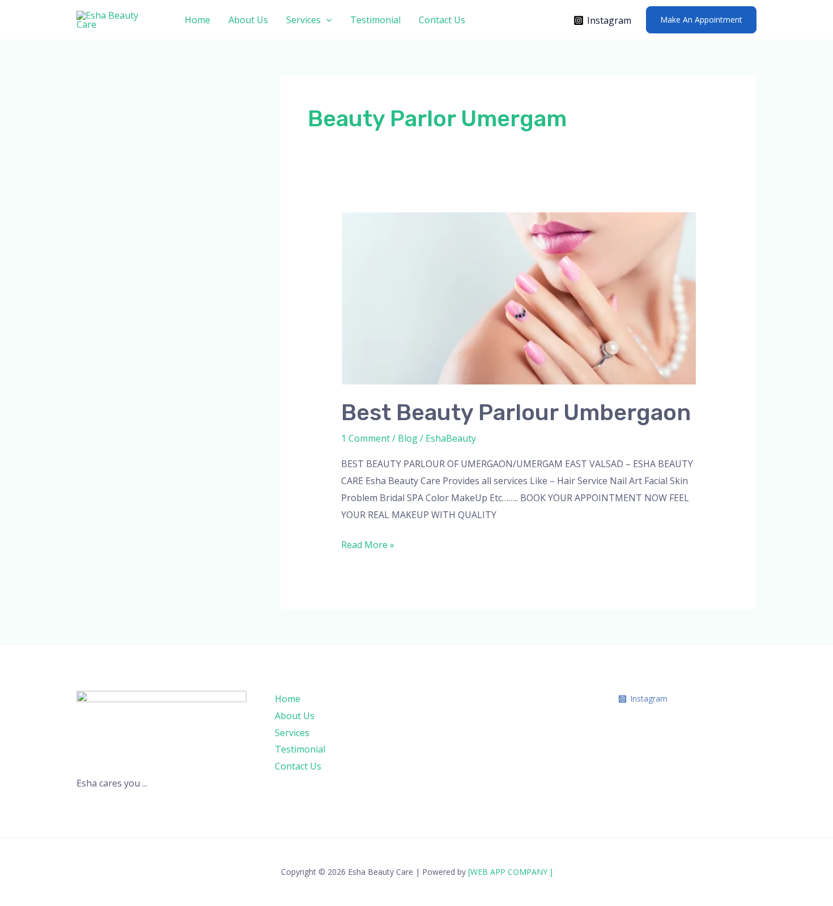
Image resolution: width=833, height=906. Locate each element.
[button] (326, 20)
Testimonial (375, 20)
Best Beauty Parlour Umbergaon (516, 412)
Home (197, 20)
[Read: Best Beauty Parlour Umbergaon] (518, 298)
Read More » (367, 544)
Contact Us (442, 20)
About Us (248, 20)
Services (303, 20)
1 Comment (365, 438)
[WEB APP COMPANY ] (510, 871)
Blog (408, 438)
